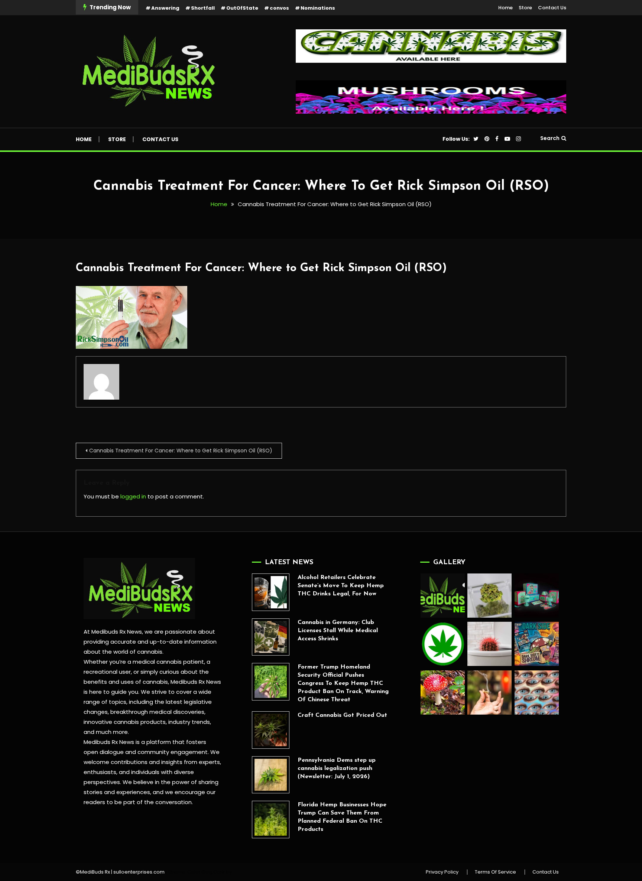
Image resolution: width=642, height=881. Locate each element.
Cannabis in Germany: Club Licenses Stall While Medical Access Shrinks (338, 631)
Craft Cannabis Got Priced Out (342, 715)
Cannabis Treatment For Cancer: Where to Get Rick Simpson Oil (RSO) (261, 268)
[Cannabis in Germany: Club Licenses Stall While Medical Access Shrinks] (270, 637)
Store (525, 7)
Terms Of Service (495, 872)
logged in (133, 496)
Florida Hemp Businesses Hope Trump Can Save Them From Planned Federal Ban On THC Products (342, 817)
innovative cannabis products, (125, 722)
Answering (165, 8)
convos (279, 8)
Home (505, 7)
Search (550, 138)
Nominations (318, 8)
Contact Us (552, 7)
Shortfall (203, 8)
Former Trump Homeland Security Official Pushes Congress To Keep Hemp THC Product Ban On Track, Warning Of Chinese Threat (343, 683)
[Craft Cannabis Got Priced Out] (270, 730)
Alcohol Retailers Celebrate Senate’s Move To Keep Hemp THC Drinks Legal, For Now (341, 586)
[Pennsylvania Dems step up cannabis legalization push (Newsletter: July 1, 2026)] (270, 775)
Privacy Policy (442, 872)
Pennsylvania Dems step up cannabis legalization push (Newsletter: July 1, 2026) (337, 768)
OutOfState (242, 8)
